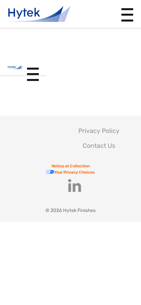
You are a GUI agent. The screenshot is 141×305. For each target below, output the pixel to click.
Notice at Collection (71, 165)
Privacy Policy (98, 131)
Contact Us (99, 145)
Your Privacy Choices (74, 172)
